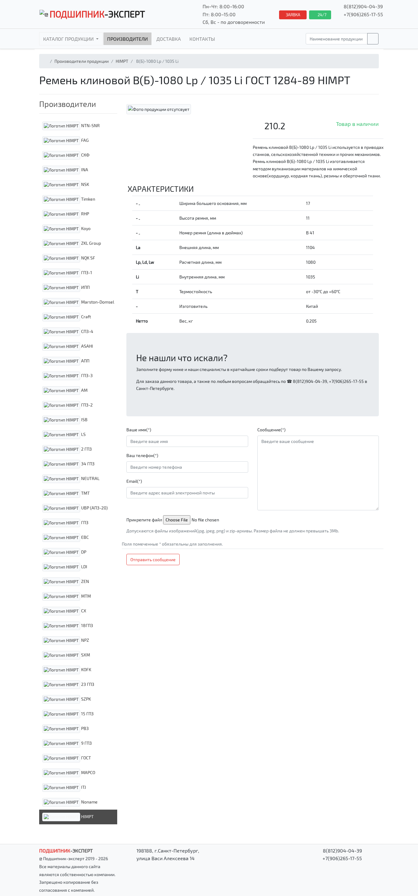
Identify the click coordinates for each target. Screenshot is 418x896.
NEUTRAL (89, 478)
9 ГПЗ (86, 742)
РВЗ (84, 728)
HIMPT (122, 61)
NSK (84, 184)
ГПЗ (84, 522)
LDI (83, 566)
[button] (78, 103)
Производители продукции (81, 61)
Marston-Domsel (97, 301)
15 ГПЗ (87, 713)
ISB (84, 419)
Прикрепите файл (144, 519)
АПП (84, 360)
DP (83, 551)
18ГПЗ (86, 625)
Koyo (85, 228)
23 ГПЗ (87, 683)
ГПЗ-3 (86, 375)
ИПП (85, 286)
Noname (89, 801)
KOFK (85, 669)
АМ (84, 389)
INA (84, 169)
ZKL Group (90, 242)
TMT (85, 492)
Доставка (168, 39)
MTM (85, 595)
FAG (84, 139)
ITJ (83, 786)
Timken (87, 198)
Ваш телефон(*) (142, 455)
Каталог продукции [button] (69, 39)
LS (83, 434)
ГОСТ (85, 757)
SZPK (85, 698)
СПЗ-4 (86, 331)
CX (83, 610)
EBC (84, 536)
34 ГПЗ (87, 463)
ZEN (84, 581)
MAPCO (87, 772)
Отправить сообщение (153, 559)
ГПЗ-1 (86, 272)
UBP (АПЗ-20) (94, 507)
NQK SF (87, 257)
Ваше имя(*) (138, 429)
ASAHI (86, 345)
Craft (85, 316)
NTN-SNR (90, 125)
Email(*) (134, 481)
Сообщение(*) (271, 429)
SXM (85, 654)
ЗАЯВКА (293, 14)
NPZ (84, 639)
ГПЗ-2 (86, 404)
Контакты (202, 39)
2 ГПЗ (86, 448)
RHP (84, 213)
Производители (127, 39)
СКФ (85, 154)
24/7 (322, 14)
